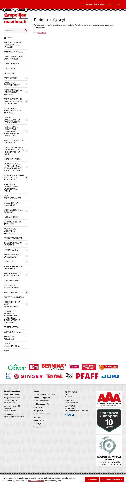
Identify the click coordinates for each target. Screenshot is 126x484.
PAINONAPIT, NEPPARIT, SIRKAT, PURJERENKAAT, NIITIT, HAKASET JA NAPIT (14, 150)
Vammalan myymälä (41, 401)
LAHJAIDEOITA (10, 68)
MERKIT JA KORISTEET (13, 292)
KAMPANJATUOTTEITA (13, 52)
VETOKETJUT (9, 262)
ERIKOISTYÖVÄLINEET (13, 238)
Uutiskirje (37, 424)
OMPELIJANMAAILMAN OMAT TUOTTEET (13, 58)
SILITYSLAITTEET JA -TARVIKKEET (13, 223)
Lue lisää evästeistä (36, 481)
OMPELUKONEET (10, 78)
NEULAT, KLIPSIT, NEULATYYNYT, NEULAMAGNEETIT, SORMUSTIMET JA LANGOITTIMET (11, 131)
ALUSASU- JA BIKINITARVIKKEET (11, 286)
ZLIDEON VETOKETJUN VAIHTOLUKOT (13, 267)
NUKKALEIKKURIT (11, 217)
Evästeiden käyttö (39, 420)
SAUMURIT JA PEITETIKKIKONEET (12, 84)
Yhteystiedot (38, 427)
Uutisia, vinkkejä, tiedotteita (44, 394)
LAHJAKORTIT (10, 73)
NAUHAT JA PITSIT (12, 250)
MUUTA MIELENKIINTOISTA (12, 345)
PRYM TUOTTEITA (11, 327)
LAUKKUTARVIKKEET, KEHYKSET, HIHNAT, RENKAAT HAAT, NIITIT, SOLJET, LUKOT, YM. (13, 167)
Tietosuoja (37, 417)
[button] (93, 4)
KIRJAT (7, 351)
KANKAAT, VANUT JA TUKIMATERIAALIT (12, 274)
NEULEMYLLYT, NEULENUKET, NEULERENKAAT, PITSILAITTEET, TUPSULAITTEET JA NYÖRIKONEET (12, 316)
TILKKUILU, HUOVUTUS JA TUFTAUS (13, 244)
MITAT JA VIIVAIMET (12, 159)
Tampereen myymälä (41, 398)
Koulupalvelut (38, 407)
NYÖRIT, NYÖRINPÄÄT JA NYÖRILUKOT (13, 256)
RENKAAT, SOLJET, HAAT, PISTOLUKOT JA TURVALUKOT (14, 177)
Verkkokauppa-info (41, 404)
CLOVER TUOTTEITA (12, 332)
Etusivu (8, 38)
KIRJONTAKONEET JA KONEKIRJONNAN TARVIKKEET (13, 92)
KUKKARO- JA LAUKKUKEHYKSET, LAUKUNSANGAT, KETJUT (11, 187)
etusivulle (42, 33)
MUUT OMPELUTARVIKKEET (12, 197)
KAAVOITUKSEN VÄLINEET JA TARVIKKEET (10, 231)
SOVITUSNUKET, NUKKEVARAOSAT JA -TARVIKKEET (13, 110)
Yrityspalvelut (38, 411)
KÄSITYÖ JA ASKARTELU (9, 338)
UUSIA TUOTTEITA (11, 64)
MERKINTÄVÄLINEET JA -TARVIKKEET (13, 141)
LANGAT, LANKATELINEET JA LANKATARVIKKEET (12, 120)
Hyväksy (92, 479)
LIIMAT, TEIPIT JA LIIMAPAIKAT (11, 204)
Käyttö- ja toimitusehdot (41, 414)
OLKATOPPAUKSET (11, 281)
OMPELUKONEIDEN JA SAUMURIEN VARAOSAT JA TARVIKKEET (14, 101)
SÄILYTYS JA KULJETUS (14, 297)
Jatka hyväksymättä (112, 479)
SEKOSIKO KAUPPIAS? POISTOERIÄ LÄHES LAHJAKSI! (13, 45)
